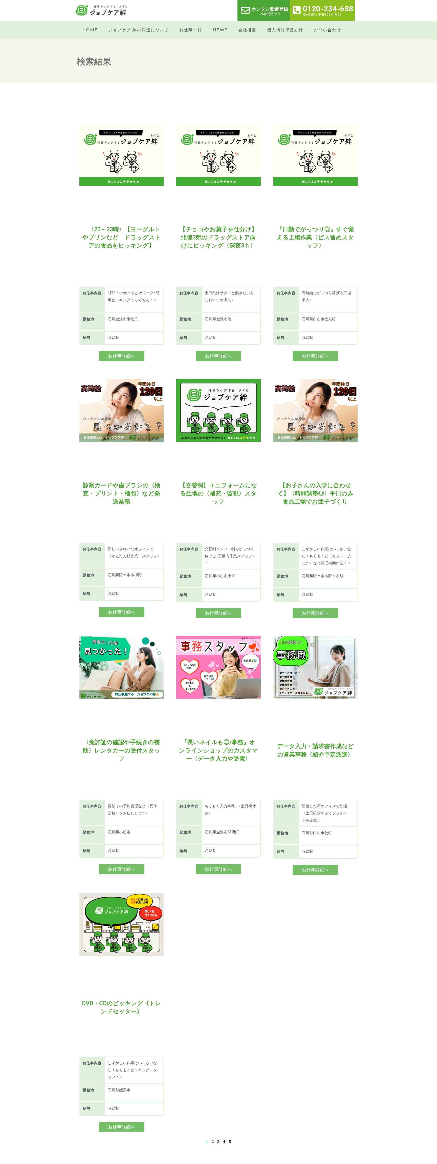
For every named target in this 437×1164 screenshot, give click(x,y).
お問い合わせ (327, 30)
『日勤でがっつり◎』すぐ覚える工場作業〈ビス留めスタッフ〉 (315, 237)
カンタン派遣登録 (270, 9)
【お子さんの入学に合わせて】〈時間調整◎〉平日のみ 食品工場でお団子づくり (318, 493)
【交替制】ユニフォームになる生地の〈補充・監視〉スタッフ (218, 493)
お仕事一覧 (190, 30)
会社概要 (247, 30)
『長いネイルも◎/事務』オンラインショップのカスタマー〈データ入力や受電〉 (218, 750)
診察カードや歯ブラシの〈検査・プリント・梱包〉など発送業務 (121, 493)
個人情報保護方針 (285, 30)
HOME (90, 30)
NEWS (220, 30)
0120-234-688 (328, 9)
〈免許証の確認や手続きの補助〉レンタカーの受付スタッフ (121, 750)
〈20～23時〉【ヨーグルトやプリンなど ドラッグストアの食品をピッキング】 (121, 237)
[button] (121, 356)
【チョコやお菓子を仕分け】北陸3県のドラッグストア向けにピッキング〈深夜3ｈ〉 (218, 237)
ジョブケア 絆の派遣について (138, 30)
